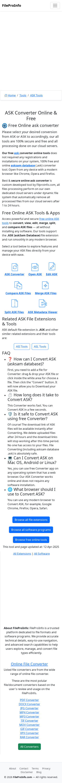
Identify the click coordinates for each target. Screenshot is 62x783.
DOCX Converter (29, 704)
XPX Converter (29, 733)
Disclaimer (27, 772)
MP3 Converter (29, 716)
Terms (35, 768)
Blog (39, 772)
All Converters (29, 747)
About (12, 768)
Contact (23, 768)
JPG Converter (29, 708)
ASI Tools (22, 346)
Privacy (46, 768)
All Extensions (22, 554)
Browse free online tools (31, 540)
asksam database (23, 165)
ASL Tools (40, 346)
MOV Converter (29, 725)
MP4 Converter (29, 712)
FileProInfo (11, 5)
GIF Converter (29, 729)
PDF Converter (29, 700)
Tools (22, 95)
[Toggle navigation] (55, 5)
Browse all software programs (31, 530)
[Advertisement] (31, 59)
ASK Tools (36, 95)
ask (17, 153)
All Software (42, 554)
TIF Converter (29, 721)
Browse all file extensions (31, 520)
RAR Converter (29, 737)
